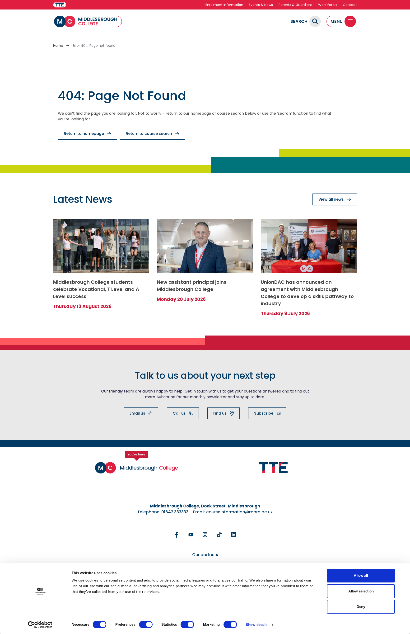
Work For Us (327, 4)
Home (58, 45)
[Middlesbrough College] (88, 21)
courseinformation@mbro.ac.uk (239, 512)
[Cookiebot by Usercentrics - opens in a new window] (40, 624)
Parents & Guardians (295, 4)
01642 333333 (174, 512)
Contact (350, 4)
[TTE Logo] (273, 467)
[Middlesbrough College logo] (136, 467)
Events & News (261, 4)
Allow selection (361, 591)
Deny (361, 607)
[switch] (146, 624)
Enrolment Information (224, 4)
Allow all (361, 575)
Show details (256, 625)
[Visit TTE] (59, 5)
